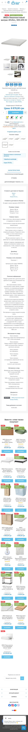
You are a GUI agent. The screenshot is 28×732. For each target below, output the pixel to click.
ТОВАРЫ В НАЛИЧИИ (10, 159)
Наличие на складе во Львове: (12, 100)
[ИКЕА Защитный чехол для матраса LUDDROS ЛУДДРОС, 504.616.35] (7, 607)
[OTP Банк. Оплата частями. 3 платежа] (21, 118)
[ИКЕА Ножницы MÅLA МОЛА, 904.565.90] (20, 578)
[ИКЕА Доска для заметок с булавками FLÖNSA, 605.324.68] (7, 431)
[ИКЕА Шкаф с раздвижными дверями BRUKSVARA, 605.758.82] (7, 490)
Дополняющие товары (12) (14, 182)
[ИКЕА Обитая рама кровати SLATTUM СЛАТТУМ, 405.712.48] (20, 460)
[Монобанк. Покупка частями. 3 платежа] (12, 118)
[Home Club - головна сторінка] (15, 2)
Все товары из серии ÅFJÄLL (14, 101)
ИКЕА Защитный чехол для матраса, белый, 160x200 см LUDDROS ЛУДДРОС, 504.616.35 (7, 618)
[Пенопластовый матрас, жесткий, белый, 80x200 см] (17, 138)
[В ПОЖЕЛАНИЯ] (25, 112)
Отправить (22, 678)
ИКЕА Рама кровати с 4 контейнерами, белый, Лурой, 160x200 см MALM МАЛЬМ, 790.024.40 (7, 647)
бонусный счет (18, 122)
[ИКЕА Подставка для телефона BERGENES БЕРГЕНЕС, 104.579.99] (20, 607)
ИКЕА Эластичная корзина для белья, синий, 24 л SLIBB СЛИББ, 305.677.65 (20, 500)
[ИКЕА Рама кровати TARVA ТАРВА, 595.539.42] (7, 460)
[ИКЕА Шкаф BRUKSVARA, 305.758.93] (7, 519)
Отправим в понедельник (16, 15)
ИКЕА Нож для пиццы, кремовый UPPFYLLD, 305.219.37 (7, 559)
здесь (14, 128)
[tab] (14, 170)
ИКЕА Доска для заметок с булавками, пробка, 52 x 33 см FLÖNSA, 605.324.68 (7, 442)
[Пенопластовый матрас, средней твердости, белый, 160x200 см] (11, 138)
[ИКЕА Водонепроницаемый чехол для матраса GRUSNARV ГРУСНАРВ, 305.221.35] (20, 548)
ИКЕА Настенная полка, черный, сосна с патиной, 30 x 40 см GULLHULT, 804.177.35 (7, 589)
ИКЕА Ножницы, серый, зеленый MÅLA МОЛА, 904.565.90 (20, 588)
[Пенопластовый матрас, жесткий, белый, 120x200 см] (11, 144)
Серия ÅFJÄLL (8, 162)
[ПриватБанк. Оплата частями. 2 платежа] (7, 118)
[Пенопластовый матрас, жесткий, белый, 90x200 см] (5, 138)
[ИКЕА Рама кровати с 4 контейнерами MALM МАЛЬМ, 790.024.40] (7, 636)
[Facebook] (9, 705)
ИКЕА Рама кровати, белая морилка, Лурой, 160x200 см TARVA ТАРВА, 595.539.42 (7, 471)
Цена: (7, 108)
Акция (6, 15)
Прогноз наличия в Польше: (12, 96)
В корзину (15, 112)
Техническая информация (14, 174)
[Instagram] (12, 705)
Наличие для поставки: (12, 94)
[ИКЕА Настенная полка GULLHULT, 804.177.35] (7, 578)
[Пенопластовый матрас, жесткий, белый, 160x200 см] (5, 144)
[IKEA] (14, 25)
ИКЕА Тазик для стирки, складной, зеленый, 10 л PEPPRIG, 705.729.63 (20, 441)
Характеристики (14, 170)
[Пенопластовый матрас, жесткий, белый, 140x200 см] (23, 138)
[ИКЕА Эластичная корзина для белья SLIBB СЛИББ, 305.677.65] (20, 490)
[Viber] (18, 705)
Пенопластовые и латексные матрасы (12, 155)
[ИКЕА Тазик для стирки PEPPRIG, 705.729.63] (20, 431)
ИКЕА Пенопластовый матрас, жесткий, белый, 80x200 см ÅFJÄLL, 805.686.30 (21, 530)
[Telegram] (15, 705)
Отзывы (14, 178)
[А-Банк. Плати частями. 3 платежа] (16, 118)
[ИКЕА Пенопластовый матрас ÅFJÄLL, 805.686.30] (20, 519)
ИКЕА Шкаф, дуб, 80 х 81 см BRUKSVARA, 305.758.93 (7, 529)
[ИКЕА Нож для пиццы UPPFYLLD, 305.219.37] (7, 548)
